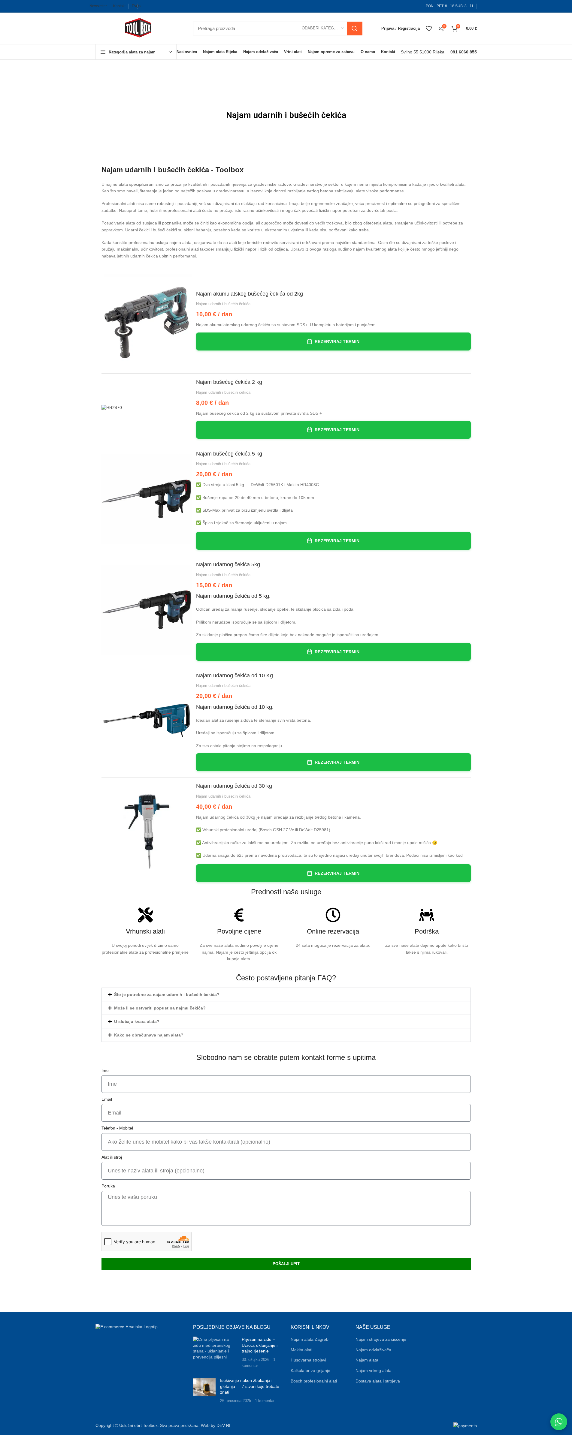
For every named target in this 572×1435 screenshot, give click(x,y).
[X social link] (155, 6)
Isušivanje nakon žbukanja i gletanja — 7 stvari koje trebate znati (249, 1386)
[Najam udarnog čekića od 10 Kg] (146, 720)
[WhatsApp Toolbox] (558, 1421)
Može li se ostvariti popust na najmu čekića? (160, 1008)
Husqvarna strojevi (308, 1360)
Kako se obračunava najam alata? (148, 1035)
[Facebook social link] (145, 6)
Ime (105, 1070)
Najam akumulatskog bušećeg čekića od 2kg (249, 294)
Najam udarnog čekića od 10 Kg (234, 675)
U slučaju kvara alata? (136, 1021)
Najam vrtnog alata (374, 1370)
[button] (136, 52)
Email (106, 1099)
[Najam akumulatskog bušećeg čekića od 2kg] (146, 319)
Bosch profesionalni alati (314, 1381)
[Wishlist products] (429, 29)
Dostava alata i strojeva (378, 1381)
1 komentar (264, 1401)
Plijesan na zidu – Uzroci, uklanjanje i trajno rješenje (259, 1345)
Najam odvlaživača (373, 1349)
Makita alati (301, 1349)
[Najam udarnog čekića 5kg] (146, 610)
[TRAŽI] (354, 28)
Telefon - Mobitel (117, 1128)
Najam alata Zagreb (309, 1339)
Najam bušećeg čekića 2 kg (229, 382)
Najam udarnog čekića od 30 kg (234, 786)
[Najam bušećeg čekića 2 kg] (146, 408)
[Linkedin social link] (193, 6)
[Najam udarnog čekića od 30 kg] (146, 831)
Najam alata (367, 1360)
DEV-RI (223, 1425)
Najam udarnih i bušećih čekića (223, 304)
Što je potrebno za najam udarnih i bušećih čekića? (166, 994)
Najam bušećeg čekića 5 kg (229, 454)
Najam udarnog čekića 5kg (228, 564)
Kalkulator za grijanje (310, 1370)
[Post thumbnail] (215, 1352)
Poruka (108, 1186)
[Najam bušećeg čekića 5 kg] (146, 499)
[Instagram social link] (164, 6)
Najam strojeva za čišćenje (381, 1339)
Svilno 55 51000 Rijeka (422, 52)
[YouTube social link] (174, 6)
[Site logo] (138, 28)
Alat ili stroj (111, 1157)
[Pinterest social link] (184, 6)
